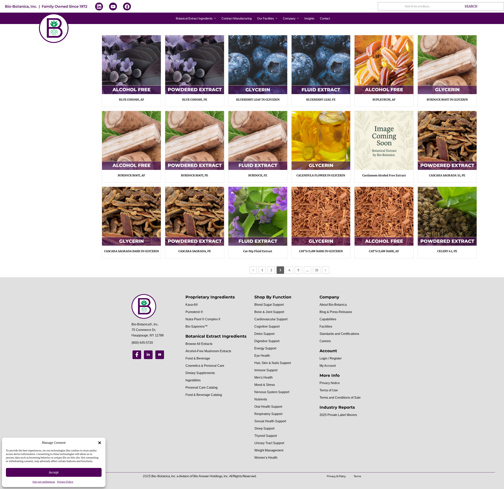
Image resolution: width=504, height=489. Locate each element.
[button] (100, 443)
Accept (54, 472)
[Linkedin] (99, 6)
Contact (325, 18)
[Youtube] (113, 6)
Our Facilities (265, 18)
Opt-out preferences (43, 481)
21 (316, 270)
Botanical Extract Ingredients (194, 18)
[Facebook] (127, 6)
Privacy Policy (65, 481)
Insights (309, 18)
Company (289, 18)
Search (471, 6)
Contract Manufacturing (236, 18)
